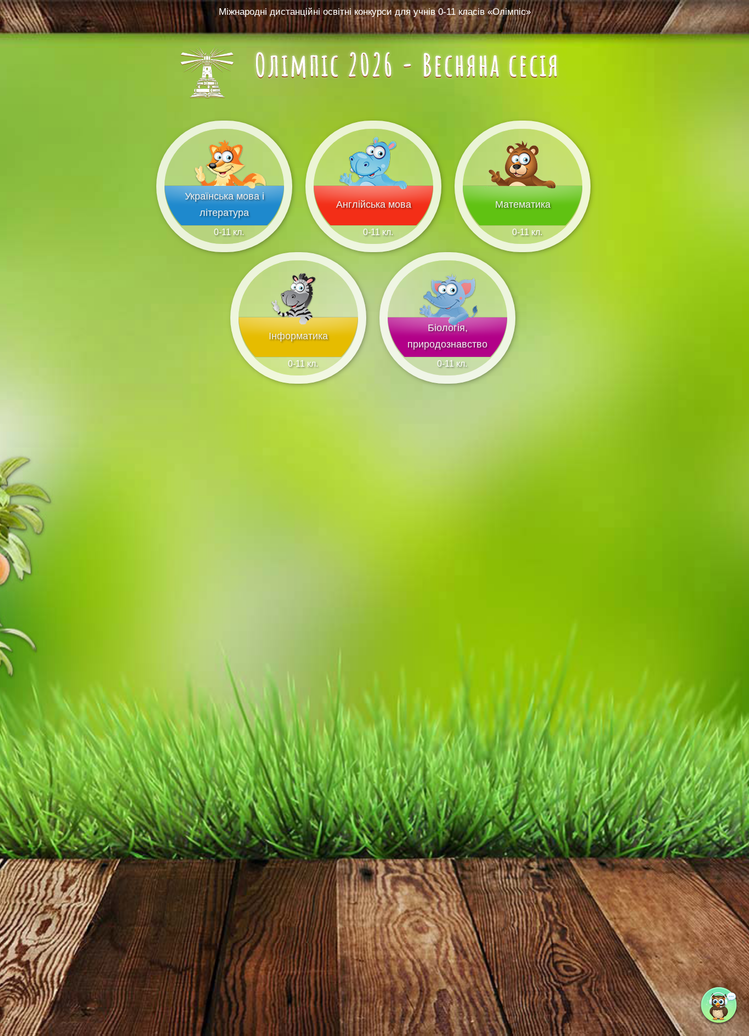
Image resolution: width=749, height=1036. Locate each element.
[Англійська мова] (373, 222)
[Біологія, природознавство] (447, 354)
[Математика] (522, 222)
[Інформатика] (298, 354)
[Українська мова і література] (224, 222)
